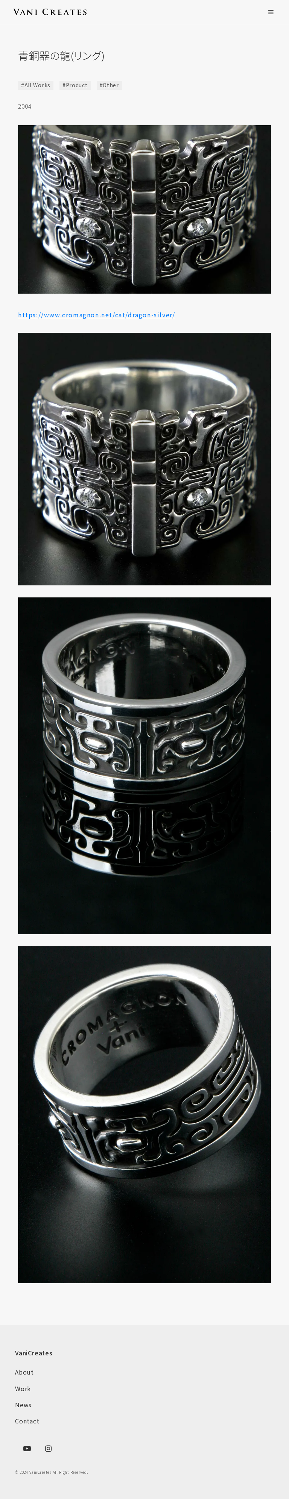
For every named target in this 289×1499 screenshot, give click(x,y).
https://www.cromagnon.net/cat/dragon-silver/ (96, 314)
